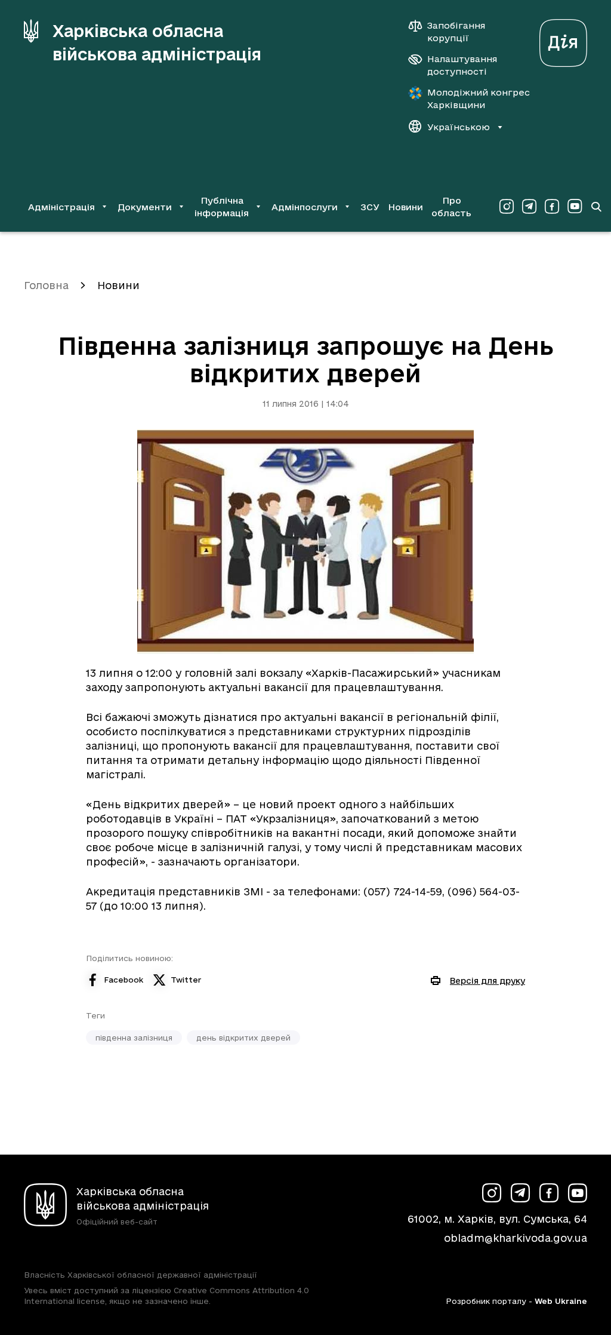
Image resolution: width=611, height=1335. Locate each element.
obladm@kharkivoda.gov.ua (515, 1238)
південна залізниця (133, 1037)
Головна (46, 285)
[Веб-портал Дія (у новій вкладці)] (563, 39)
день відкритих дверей (243, 1037)
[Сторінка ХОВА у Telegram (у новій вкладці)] (529, 207)
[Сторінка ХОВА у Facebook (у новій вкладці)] (552, 207)
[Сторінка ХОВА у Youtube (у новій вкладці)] (574, 207)
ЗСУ (369, 207)
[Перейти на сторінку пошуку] (596, 207)
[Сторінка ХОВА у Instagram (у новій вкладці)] (506, 207)
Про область (451, 206)
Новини (405, 207)
